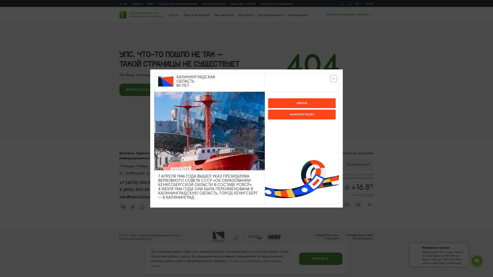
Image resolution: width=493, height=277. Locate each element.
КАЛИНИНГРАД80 (302, 114)
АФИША (302, 103)
